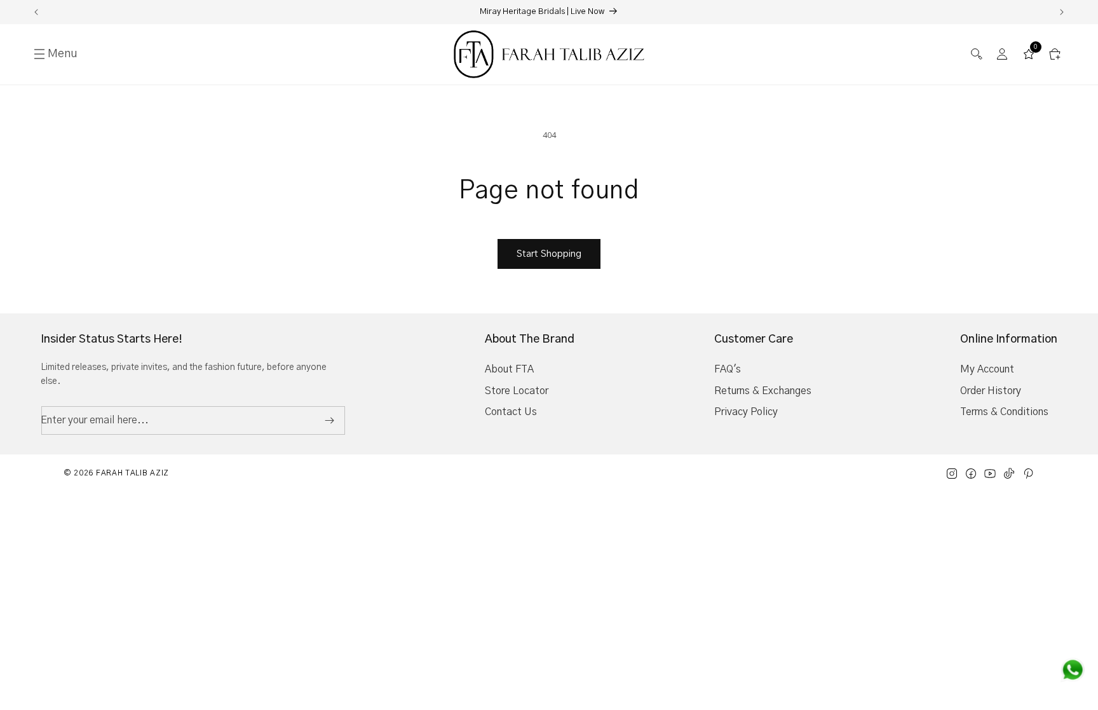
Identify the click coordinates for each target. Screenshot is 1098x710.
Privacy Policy (746, 412)
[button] (976, 54)
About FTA (509, 369)
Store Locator (516, 391)
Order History (990, 391)
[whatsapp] (1073, 670)
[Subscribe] (329, 420)
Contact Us (511, 412)
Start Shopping (549, 254)
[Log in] (1002, 54)
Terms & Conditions (1004, 412)
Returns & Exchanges (762, 391)
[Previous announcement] (36, 12)
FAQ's (727, 369)
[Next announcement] (1062, 12)
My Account (987, 369)
